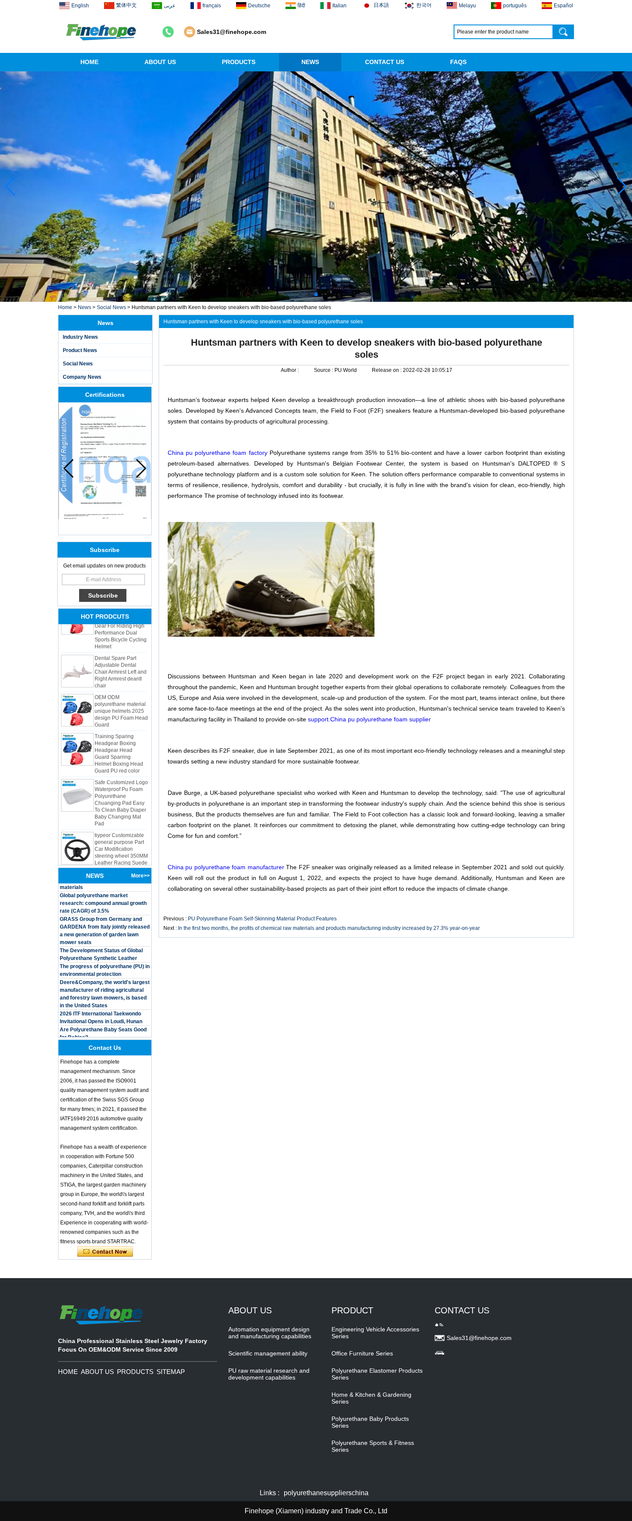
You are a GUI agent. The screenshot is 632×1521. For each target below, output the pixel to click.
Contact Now (105, 1251)
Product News (80, 350)
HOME (89, 61)
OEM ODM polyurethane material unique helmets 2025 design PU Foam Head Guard (121, 697)
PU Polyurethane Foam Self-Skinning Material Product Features (262, 919)
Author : (290, 370)
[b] (316, 186)
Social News (111, 307)
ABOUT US (160, 61)
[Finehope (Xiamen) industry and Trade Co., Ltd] (102, 31)
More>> (140, 876)
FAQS (458, 61)
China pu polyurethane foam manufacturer (227, 867)
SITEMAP (170, 1371)
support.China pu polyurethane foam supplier (369, 719)
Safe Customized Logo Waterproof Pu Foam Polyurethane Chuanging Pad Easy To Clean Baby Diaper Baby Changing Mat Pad (121, 789)
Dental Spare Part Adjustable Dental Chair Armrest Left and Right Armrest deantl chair (121, 658)
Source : (324, 370)
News (84, 307)
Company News (82, 377)
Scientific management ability (267, 1353)
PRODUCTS (238, 61)
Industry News (80, 337)
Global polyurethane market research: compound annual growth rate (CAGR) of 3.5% (103, 889)
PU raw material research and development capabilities (269, 1374)
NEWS (310, 61)
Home (65, 307)
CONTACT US (384, 61)
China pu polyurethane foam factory (217, 452)
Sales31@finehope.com (231, 31)
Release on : (387, 370)
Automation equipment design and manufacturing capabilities (269, 1333)
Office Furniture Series (362, 1353)
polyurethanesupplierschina (326, 1492)
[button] (309, 294)
